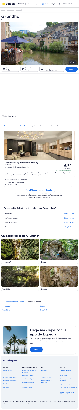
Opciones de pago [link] (65, 384)
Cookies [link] (43, 374)
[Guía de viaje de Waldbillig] (20, 278)
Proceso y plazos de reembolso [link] (65, 379)
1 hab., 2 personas (50, 70)
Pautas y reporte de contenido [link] (46, 381)
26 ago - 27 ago (69, 218)
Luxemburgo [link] (10, 10)
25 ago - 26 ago (69, 213)
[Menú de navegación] (75, 3)
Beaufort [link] (18, 10)
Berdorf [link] (43, 306)
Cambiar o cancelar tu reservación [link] (66, 374)
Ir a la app (36, 349)
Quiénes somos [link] (7, 370)
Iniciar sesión (67, 4)
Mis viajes (52, 4)
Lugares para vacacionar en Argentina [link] (29, 371)
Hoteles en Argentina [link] (28, 375)
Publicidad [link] (6, 387)
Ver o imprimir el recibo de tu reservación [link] (68, 388)
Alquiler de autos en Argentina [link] (28, 383)
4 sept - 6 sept (69, 227)
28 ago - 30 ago (69, 222)
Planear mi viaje (73, 10)
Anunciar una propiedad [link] (10, 377)
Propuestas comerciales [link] (9, 380)
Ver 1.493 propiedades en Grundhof (39, 190)
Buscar (71, 69)
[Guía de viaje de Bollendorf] (20, 251)
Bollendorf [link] (6, 306)
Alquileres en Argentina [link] (28, 379)
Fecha (8, 70)
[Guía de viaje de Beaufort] (59, 278)
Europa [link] (3, 10)
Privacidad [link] (44, 370)
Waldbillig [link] (6, 310)
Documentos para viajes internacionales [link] (67, 393)
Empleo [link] (5, 374)
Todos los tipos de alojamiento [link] (27, 388)
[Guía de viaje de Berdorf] (59, 251)
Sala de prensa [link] (7, 384)
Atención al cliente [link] (65, 370)
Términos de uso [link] (46, 377)
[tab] (15, 126)
